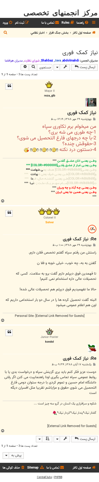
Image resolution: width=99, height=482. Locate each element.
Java (57, 60)
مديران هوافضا (14, 61)
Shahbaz (47, 60)
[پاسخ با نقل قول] (9, 86)
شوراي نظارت (32, 61)
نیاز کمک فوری (80, 52)
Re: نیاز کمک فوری (79, 239)
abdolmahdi (70, 60)
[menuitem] (83, 23)
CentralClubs (44, 477)
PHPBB (58, 477)
